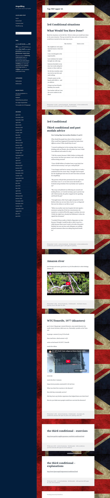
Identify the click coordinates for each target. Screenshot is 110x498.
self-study (26, 63)
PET (21, 60)
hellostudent (19, 81)
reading (18, 64)
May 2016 (18, 188)
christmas (26, 47)
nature (53, 305)
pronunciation (26, 62)
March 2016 (18, 193)
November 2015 (19, 203)
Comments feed (19, 23)
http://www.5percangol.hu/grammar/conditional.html (62, 471)
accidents (80, 414)
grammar (19, 51)
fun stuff (22, 49)
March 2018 (18, 140)
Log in (17, 18)
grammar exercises (23, 53)
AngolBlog (20, 6)
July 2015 (18, 213)
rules (50, 482)
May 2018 (18, 135)
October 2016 (19, 175)
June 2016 (18, 185)
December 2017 (19, 148)
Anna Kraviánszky (64, 104)
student (22, 65)
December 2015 (19, 201)
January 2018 (19, 145)
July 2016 (18, 183)
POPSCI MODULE (26, 60)
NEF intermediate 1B (19, 59)
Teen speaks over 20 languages (23, 105)
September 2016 (20, 178)
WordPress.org (19, 26)
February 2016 (19, 196)
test (26, 67)
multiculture (19, 57)
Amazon (84, 303)
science (22, 63)
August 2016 (19, 180)
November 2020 (19, 117)
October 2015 (19, 206)
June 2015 (18, 216)
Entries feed (19, 21)
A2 (18, 44)
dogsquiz (18, 97)
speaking (18, 65)
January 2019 (19, 130)
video (18, 69)
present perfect (19, 62)
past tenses (18, 60)
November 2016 (19, 173)
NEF (26, 57)
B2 (17, 46)
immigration (22, 55)
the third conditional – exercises (67, 430)
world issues (19, 71)
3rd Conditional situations (63, 24)
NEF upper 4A (68, 106)
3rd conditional (82, 104)
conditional (81, 446)
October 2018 (19, 132)
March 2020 (18, 125)
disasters (56, 415)
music (24, 57)
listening (27, 55)
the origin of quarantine (21, 102)
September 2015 (20, 208)
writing (23, 71)
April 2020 (18, 122)
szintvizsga (18, 67)
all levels (22, 44)
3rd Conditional (57, 121)
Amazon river (55, 261)
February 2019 (19, 127)
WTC (81, 415)
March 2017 (18, 163)
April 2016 (18, 191)
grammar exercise (26, 51)
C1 (23, 47)
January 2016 (19, 198)
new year (25, 59)
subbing (26, 65)
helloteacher (19, 83)
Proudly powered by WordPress (55, 494)
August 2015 (19, 211)
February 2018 (19, 142)
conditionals (50, 106)
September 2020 (20, 120)
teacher (23, 67)
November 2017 (19, 150)
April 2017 (18, 160)
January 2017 (19, 168)
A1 (16, 44)
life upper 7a (61, 106)
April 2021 (18, 115)
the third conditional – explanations (61, 464)
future (26, 49)
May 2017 (18, 158)
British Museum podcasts (22, 100)
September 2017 (20, 155)
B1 (29, 44)
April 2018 (18, 137)
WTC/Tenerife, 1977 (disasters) (66, 320)
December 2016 (19, 170)
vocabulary (26, 69)
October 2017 (19, 153)
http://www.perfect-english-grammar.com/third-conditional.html (65, 436)
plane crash (68, 415)
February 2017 (19, 165)
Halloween (18, 55)
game (29, 49)
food (18, 49)
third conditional (68, 447)
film (16, 49)
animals (27, 44)
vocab (21, 69)
